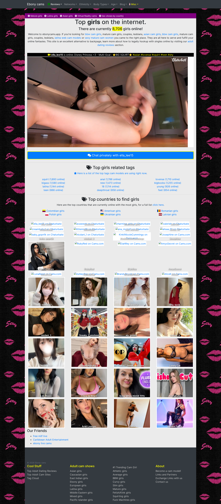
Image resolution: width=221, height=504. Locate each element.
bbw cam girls (93, 34)
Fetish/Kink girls (122, 492)
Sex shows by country (112, 16)
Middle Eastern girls (81, 492)
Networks (69, 4)
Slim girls (118, 485)
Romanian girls (169, 210)
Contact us (162, 481)
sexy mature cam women (99, 37)
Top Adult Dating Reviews (42, 470)
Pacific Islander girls (81, 499)
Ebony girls (76, 481)
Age (113, 4)
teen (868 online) (53, 190)
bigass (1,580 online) (53, 182)
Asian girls (67, 16)
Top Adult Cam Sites (39, 474)
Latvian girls (169, 214)
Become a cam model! (168, 470)
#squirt (156, 54)
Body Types (100, 4)
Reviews (55, 4)
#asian (136, 54)
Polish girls (55, 214)
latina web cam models (68, 37)
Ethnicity (84, 4)
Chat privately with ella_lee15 (112, 155)
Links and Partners (166, 474)
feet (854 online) (167, 190)
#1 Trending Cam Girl (125, 467)
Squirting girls (121, 496)
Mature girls (36, 16)
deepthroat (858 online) (110, 190)
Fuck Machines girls (124, 499)
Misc (133, 4)
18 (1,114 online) (110, 186)
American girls (112, 210)
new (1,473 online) (110, 182)
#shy (170, 54)
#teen (164, 54)
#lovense (146, 54)
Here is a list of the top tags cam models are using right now (111, 173)
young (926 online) (167, 186)
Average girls (120, 474)
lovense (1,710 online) (168, 179)
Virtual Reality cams (87, 16)
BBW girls (118, 478)
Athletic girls (120, 470)
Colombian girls (55, 210)
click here (158, 204)
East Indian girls (79, 478)
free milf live (40, 436)
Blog (122, 4)
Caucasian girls (78, 474)
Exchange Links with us (169, 478)
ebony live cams (42, 443)
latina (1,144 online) (53, 186)
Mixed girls (76, 496)
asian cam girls (152, 34)
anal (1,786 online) (110, 179)
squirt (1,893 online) (53, 179)
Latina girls (52, 16)
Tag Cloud (33, 478)
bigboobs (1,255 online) (167, 182)
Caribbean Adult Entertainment (50, 439)
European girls (78, 485)
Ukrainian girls (112, 214)
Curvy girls (119, 481)
